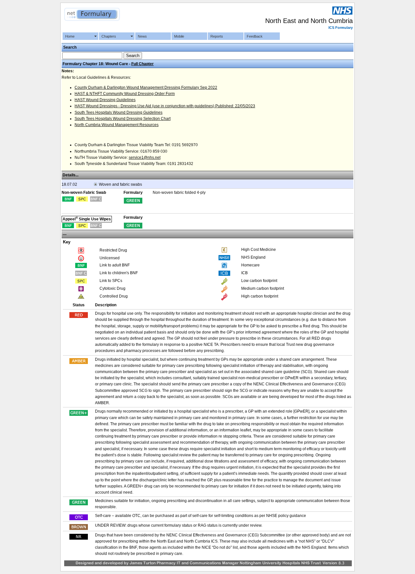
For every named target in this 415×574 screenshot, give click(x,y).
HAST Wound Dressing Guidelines (105, 100)
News (142, 36)
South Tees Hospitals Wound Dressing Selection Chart (123, 118)
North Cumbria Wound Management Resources (117, 125)
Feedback (255, 36)
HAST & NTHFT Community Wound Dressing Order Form (125, 93)
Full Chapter (142, 64)
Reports (216, 36)
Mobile (179, 36)
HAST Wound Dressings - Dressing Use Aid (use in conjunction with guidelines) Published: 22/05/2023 (165, 106)
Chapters (108, 36)
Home (70, 36)
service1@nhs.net (144, 157)
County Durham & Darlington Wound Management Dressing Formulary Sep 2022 (146, 87)
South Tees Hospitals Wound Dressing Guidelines (118, 112)
